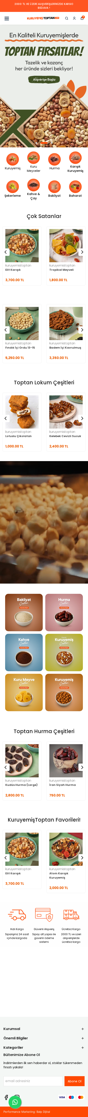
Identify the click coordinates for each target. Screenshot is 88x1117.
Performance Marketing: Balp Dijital (26, 1111)
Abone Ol (74, 1081)
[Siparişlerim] (74, 18)
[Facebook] (6, 1097)
